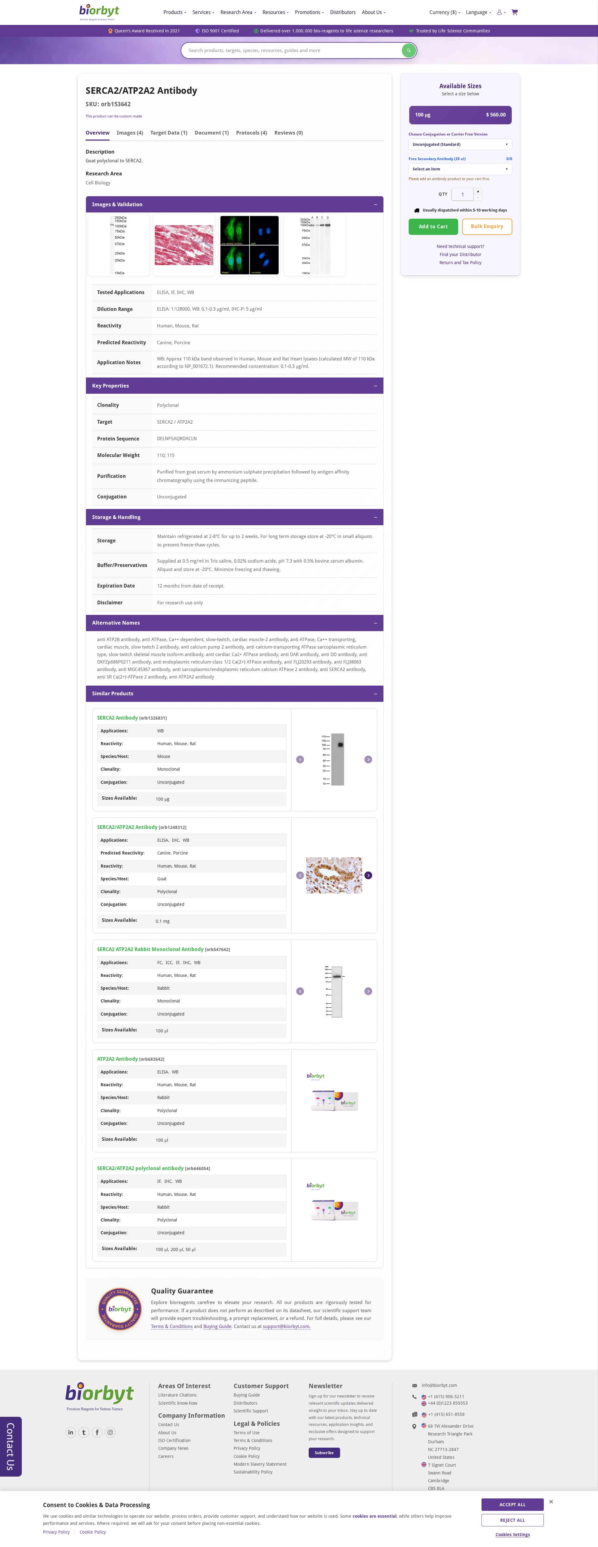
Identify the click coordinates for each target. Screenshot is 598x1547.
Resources (274, 12)
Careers (165, 1456)
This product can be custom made (114, 116)
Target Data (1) (168, 133)
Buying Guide (217, 1326)
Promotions (307, 12)
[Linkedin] (70, 1432)
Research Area (237, 12)
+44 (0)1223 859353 (448, 1403)
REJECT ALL (512, 1520)
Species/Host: (115, 756)
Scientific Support (251, 1410)
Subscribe (324, 1452)
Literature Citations (177, 1394)
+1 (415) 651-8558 (446, 1414)
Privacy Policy (247, 1448)
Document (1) (212, 133)
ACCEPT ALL (513, 1504)
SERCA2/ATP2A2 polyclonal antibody (140, 1168)
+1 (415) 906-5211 (446, 1396)
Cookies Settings (513, 1534)
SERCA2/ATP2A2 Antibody (127, 827)
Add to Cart (433, 227)
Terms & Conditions (172, 1326)
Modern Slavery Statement (260, 1464)
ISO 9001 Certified (220, 31)
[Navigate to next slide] (368, 760)
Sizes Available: (119, 798)
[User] (501, 12)
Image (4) (130, 133)
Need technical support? (460, 246)
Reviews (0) (288, 133)
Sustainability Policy (253, 1471)
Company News (173, 1448)
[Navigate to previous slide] (300, 760)
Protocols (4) (251, 133)
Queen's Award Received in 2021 (147, 31)
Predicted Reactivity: (123, 852)
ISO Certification (174, 1440)
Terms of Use (247, 1432)
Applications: (114, 730)
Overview (98, 133)
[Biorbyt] (99, 12)
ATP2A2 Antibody (117, 1059)
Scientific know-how (177, 1403)
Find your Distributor (461, 254)
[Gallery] (234, 246)
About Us (372, 12)
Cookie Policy (247, 1456)
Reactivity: (112, 743)
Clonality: (111, 769)
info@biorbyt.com (439, 1385)
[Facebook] (97, 1432)
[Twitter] (83, 1432)
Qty (443, 194)
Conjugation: (114, 782)
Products (173, 12)
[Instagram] (110, 1432)
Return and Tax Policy (460, 262)
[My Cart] (515, 12)
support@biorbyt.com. (287, 1326)
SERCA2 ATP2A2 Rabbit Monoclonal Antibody (150, 949)
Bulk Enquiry (487, 227)
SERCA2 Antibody (117, 718)
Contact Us (168, 1424)
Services (201, 12)
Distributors (343, 12)
